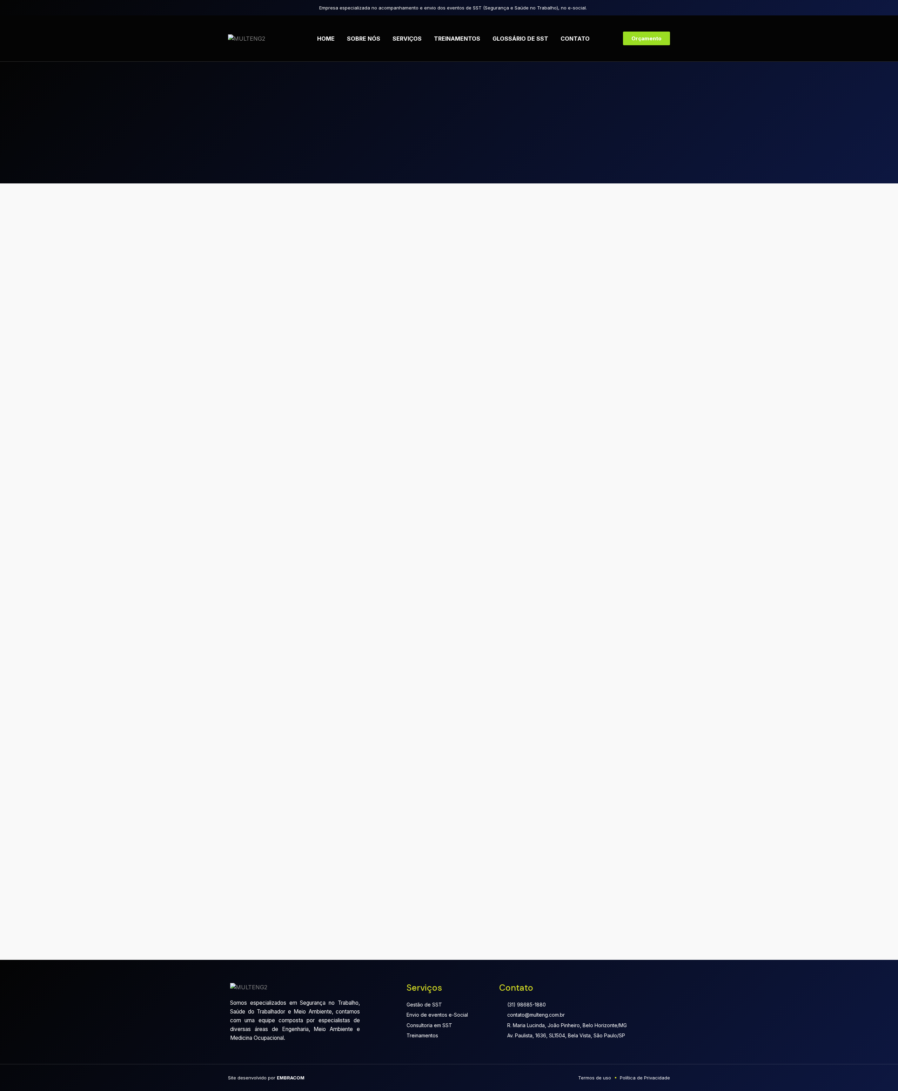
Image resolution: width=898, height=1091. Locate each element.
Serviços (407, 38)
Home (326, 38)
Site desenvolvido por (266, 1077)
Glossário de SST (520, 38)
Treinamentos (457, 38)
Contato (575, 38)
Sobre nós (363, 38)
